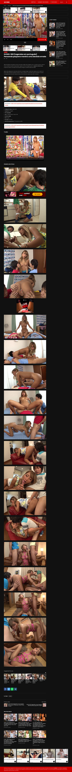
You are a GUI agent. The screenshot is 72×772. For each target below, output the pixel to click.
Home (5, 5)
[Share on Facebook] (5, 689)
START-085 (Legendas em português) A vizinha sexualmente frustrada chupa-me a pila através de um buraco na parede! (10, 741)
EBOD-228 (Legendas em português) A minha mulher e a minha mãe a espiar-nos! (24, 740)
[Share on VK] (15, 689)
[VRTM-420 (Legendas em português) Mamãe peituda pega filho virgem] (44, 705)
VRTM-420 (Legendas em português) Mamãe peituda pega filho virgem (34, 705)
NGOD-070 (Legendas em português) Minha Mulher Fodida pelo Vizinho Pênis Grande (16, 705)
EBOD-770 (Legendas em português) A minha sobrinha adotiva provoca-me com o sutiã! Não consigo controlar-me (39, 741)
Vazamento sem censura (43, 2)
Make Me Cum (6, 10)
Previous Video (7, 701)
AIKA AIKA (9, 112)
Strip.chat (5, 11)
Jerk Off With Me (58, 759)
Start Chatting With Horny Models (14, 680)
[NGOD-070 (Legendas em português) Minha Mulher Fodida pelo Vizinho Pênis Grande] (5, 705)
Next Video (44, 701)
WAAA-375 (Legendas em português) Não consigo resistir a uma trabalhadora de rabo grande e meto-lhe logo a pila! (25, 724)
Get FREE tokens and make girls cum (25, 10)
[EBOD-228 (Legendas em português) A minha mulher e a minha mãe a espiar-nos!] (25, 734)
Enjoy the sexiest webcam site (38, 10)
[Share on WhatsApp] (12, 689)
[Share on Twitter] (8, 689)
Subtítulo (33, 2)
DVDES (9, 116)
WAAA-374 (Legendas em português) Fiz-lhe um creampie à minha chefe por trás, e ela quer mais (10, 724)
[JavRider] (7, 2)
